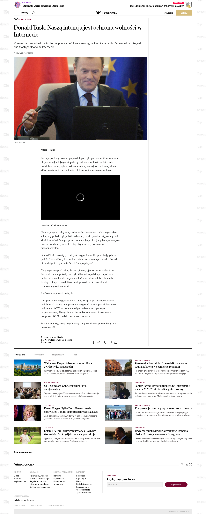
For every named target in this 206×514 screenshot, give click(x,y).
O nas (16, 476)
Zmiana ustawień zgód (40, 478)
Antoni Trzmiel (48, 150)
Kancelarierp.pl (82, 487)
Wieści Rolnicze (83, 490)
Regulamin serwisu (38, 481)
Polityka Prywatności (39, 476)
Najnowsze (58, 354)
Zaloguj (184, 13)
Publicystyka (110, 12)
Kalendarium (36, 506)
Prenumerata (59, 481)
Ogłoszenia (59, 478)
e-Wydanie (168, 13)
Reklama (57, 476)
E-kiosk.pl (80, 476)
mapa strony (19, 506)
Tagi (74, 354)
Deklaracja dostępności (40, 487)
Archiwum (58, 484)
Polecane (39, 354)
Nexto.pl (80, 481)
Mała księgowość (84, 484)
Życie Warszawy (83, 492)
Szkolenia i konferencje (24, 500)
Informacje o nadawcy (39, 484)
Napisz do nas (20, 481)
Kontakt (17, 478)
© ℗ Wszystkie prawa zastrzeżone (56, 340)
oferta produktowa (56, 506)
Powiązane (19, 354)
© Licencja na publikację (52, 337)
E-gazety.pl (81, 478)
